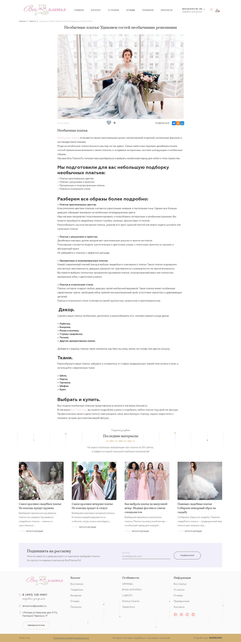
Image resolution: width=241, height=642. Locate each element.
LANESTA (127, 595)
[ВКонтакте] (173, 123)
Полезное (148, 10)
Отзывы (130, 10)
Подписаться (187, 555)
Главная (79, 10)
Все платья (76, 584)
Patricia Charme (131, 601)
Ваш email (126, 553)
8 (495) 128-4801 (34, 594)
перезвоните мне (36, 625)
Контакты (166, 10)
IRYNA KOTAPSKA (132, 589)
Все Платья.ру (79, 409)
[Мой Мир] (182, 123)
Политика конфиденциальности (71, 638)
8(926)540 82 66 (192, 9)
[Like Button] (108, 122)
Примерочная (181, 601)
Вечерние (75, 595)
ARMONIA (127, 584)
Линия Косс (128, 607)
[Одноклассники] (178, 123)
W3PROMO (215, 638)
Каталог (96, 10)
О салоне (113, 10)
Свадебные (76, 589)
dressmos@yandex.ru (34, 606)
